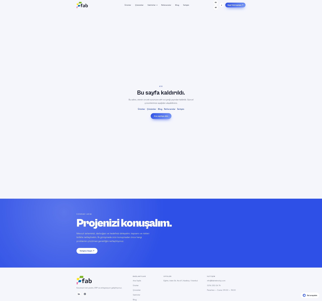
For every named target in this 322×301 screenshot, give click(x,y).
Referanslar (166, 5)
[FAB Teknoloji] (88, 5)
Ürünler (128, 5)
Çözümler (139, 5)
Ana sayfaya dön (161, 116)
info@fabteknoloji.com (216, 281)
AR (216, 7)
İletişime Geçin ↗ (87, 251)
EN (216, 2)
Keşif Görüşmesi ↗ (235, 5)
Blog (177, 5)
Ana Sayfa (137, 281)
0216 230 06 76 (214, 285)
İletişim (186, 5)
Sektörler (152, 5)
